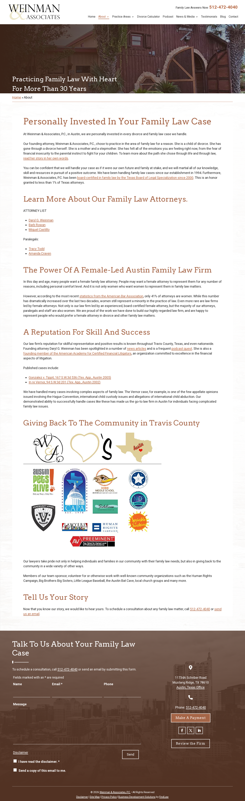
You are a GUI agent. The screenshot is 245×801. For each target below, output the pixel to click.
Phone (108, 684)
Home (91, 16)
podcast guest (181, 348)
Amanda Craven (40, 253)
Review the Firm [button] (190, 743)
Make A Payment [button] (191, 718)
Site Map (95, 796)
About (102, 16)
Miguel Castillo (39, 229)
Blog (223, 16)
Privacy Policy (109, 796)
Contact (233, 16)
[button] (241, 775)
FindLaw (164, 796)
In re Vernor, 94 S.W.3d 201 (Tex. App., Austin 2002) (64, 382)
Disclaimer (20, 752)
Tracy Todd (36, 249)
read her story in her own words (45, 158)
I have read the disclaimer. (39, 761)
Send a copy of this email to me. (42, 770)
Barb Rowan (37, 225)
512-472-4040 (223, 7)
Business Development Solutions (137, 796)
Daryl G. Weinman (41, 220)
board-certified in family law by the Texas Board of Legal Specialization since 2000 (135, 178)
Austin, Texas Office (190, 687)
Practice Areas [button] (121, 16)
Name (17, 684)
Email (57, 684)
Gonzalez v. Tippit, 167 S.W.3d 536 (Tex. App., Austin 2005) (70, 377)
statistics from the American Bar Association (111, 296)
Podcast (168, 16)
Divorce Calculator (148, 16)
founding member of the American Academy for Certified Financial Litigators (77, 353)
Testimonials (209, 16)
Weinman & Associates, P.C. (115, 792)
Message (20, 704)
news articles (136, 348)
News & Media (185, 16)
